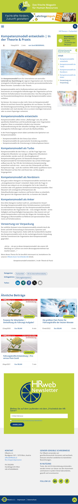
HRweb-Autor (12, 257)
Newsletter (69, 36)
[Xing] (60, 481)
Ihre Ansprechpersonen (13, 460)
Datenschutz (31, 500)
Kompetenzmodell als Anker (68, 76)
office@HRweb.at (11, 458)
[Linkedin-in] (55, 481)
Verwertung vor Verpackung (65, 81)
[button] (17, 283)
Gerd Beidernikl (23, 257)
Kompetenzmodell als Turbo (68, 65)
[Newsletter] (60, 40)
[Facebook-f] (66, 481)
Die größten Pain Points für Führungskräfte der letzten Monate (58, 321)
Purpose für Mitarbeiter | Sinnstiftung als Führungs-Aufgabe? (18, 321)
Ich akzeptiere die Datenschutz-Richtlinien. (27, 420)
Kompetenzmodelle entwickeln (67, 60)
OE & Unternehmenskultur (36, 274)
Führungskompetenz (23, 277)
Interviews (29, 317)
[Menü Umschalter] (2, 26)
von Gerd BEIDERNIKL (36, 45)
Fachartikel (73, 31)
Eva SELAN (18, 328)
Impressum (21, 500)
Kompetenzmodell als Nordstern (68, 71)
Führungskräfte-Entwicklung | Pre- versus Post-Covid (18, 357)
